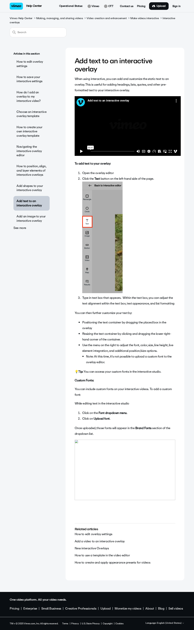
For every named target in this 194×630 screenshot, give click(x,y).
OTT (110, 6)
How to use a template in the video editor (102, 555)
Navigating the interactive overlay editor (29, 151)
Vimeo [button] (95, 6)
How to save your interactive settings (29, 79)
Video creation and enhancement (107, 18)
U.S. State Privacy (90, 623)
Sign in (176, 6)
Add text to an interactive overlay (29, 203)
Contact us (126, 6)
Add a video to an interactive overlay (100, 541)
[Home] (16, 6)
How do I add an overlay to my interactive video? (28, 96)
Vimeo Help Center (21, 18)
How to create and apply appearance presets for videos (112, 562)
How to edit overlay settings (29, 63)
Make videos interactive (144, 18)
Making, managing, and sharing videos (59, 18)
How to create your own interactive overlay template (29, 131)
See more (19, 227)
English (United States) (169, 623)
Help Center (34, 6)
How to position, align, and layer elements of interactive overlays (31, 170)
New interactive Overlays (92, 548)
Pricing (141, 6)
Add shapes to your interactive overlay (29, 188)
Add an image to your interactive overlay (31, 218)
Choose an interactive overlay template (31, 114)
